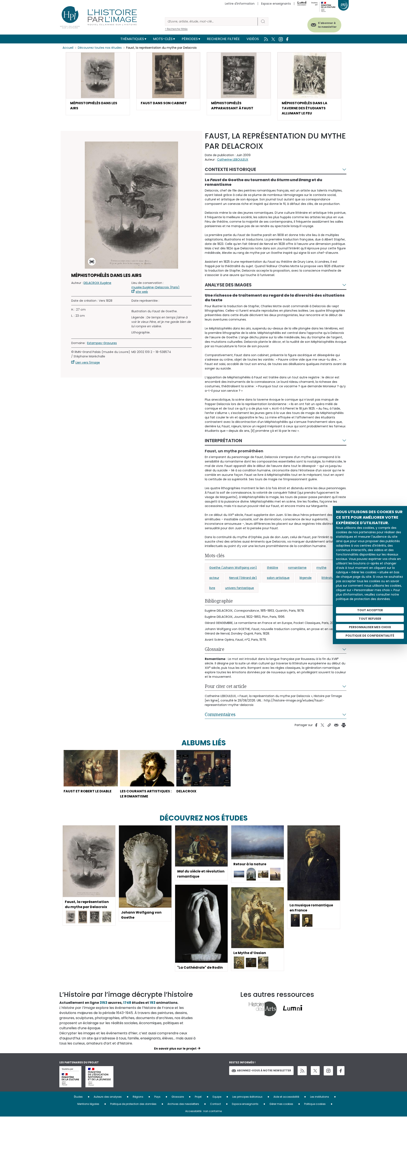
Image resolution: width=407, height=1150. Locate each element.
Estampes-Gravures (102, 343)
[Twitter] (315, 1070)
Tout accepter (370, 610)
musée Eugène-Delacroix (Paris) (155, 287)
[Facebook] (340, 1070)
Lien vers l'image (87, 362)
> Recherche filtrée (176, 29)
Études (78, 1097)
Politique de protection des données (133, 1104)
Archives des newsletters (183, 1104)
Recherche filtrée (223, 38)
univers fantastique (239, 588)
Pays (157, 1097)
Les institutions (319, 1097)
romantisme (297, 567)
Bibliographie (219, 601)
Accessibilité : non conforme (203, 1111)
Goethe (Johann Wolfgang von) (233, 567)
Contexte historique (230, 169)
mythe (321, 567)
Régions (138, 1097)
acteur (214, 578)
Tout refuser (370, 619)
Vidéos (253, 38)
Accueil (68, 48)
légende (306, 578)
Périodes (190, 38)
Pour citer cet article (226, 686)
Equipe (217, 1097)
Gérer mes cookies (281, 1104)
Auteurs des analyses (108, 1097)
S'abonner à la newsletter (327, 25)
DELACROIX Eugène (97, 283)
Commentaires (220, 714)
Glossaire (214, 649)
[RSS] (302, 1070)
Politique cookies (315, 1104)
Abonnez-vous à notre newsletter (264, 1070)
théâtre (272, 567)
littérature (329, 578)
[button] (98, 83)
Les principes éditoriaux (247, 1097)
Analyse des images (228, 285)
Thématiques (132, 38)
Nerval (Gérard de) (243, 578)
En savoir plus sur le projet (175, 1048)
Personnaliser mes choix (370, 627)
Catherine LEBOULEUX (232, 159)
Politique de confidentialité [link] (370, 635)
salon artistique (278, 578)
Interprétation (223, 441)
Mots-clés (163, 38)
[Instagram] (328, 1070)
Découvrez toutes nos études (100, 48)
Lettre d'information (240, 3)
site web (142, 292)
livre (212, 588)
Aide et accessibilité (286, 1097)
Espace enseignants (276, 3)
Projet (198, 1097)
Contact (215, 1104)
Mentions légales (88, 1104)
